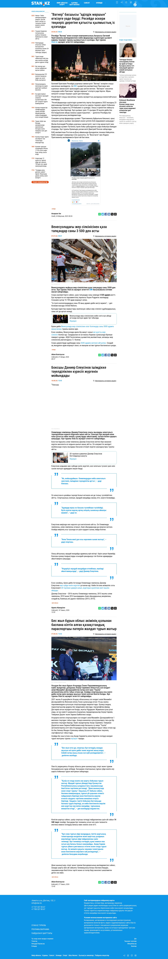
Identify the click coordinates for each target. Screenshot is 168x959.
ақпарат (74, 738)
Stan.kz (54, 42)
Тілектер (34, 941)
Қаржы (74, 3)
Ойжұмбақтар (131, 944)
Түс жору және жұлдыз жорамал (42, 939)
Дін (135, 939)
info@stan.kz (37, 903)
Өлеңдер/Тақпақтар (38, 944)
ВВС (75, 86)
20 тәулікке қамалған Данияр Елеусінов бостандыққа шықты (86, 455)
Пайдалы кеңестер (102, 955)
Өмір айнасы (62, 3)
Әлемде (99, 3)
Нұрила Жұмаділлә (58, 608)
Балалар (133, 946)
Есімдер (34, 946)
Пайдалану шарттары (42, 933)
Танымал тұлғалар (130, 941)
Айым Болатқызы (57, 354)
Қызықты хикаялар (86, 955)
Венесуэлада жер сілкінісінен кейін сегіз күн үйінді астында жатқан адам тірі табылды (90, 317)
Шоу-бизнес (74, 5)
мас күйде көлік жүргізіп (70, 585)
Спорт (62, 5)
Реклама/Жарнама (40, 929)
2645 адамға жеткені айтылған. (94, 343)
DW (91, 289)
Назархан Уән (56, 214)
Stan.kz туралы (39, 925)
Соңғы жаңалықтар (40, 182)
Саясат (87, 3)
